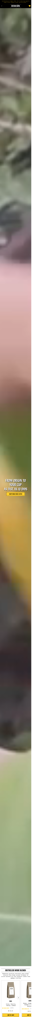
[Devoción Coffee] (16, 6)
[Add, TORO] (18, 997)
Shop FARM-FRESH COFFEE (15, 494)
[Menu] (1, 6)
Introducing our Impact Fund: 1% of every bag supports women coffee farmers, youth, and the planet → (15, 2)
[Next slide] (28, 999)
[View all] (15, 487)
